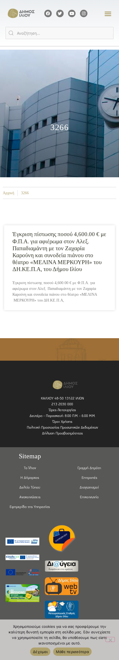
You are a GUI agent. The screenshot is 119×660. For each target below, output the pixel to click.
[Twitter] (60, 13)
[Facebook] (48, 13)
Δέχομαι (40, 651)
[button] (108, 13)
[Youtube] (72, 13)
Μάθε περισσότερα (72, 651)
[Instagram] (83, 13)
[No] (110, 639)
